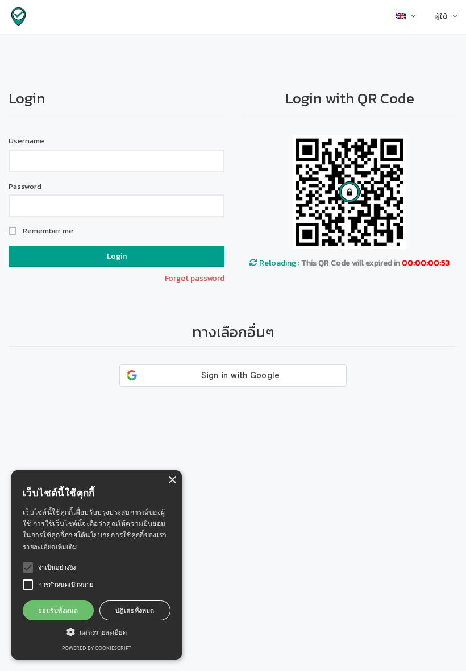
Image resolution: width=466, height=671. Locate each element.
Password (25, 186)
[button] (96, 631)
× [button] (172, 480)
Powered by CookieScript (96, 648)
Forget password (194, 278)
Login (117, 256)
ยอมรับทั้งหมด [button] (58, 610)
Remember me (48, 231)
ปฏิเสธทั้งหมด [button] (135, 610)
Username (26, 141)
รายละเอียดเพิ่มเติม (50, 546)
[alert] (96, 565)
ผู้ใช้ (441, 16)
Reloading (276, 263)
